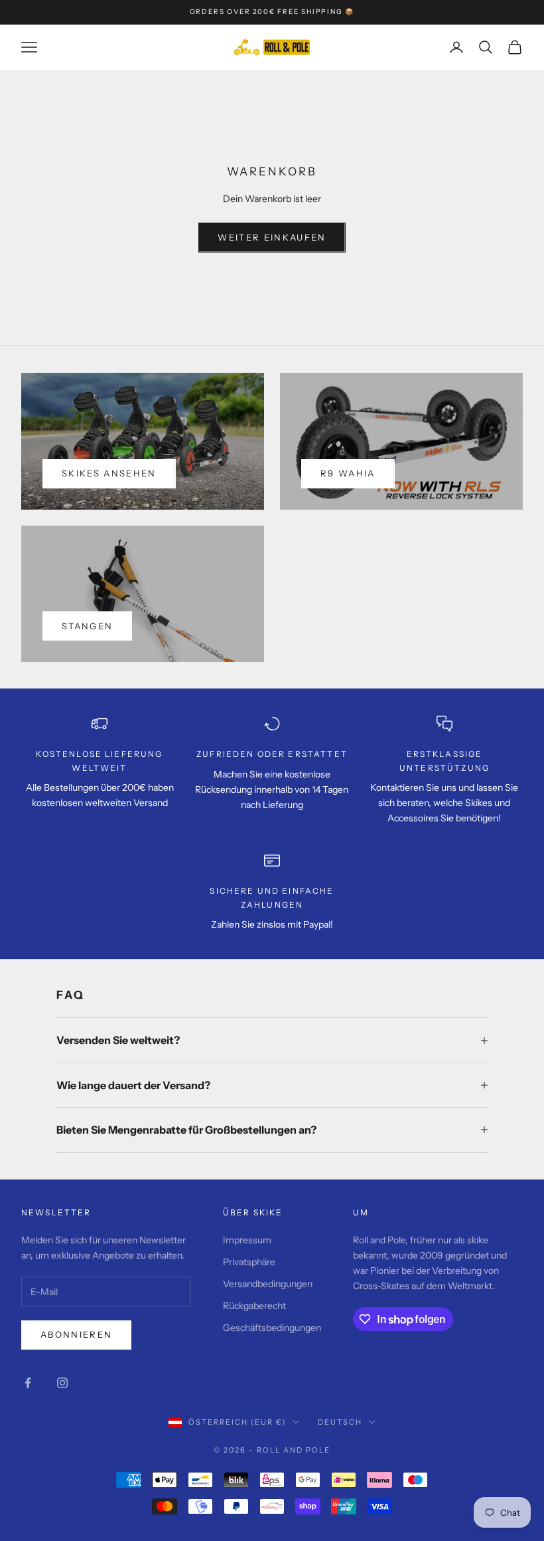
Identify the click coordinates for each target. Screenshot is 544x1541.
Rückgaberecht (254, 1306)
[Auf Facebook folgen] (27, 1382)
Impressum (247, 1240)
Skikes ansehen (109, 473)
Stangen (87, 626)
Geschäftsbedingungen (272, 1328)
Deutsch (340, 1422)
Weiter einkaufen (272, 237)
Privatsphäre (249, 1262)
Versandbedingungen (267, 1284)
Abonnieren (76, 1334)
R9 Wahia (347, 473)
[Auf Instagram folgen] (62, 1382)
